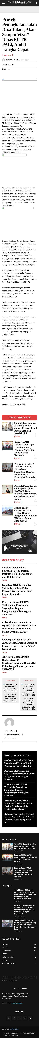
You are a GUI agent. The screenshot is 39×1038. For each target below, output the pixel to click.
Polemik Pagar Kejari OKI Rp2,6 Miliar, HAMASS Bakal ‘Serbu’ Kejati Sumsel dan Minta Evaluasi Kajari (25, 492)
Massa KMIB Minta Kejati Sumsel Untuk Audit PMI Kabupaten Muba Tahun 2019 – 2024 (29, 704)
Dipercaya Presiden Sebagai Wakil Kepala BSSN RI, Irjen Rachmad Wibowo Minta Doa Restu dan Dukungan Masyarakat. (24, 909)
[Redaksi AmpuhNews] (4, 59)
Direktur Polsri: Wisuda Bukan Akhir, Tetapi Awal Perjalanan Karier (10, 698)
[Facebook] (4, 74)
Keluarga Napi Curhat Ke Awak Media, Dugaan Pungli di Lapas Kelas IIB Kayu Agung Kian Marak (25, 514)
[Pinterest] (14, 74)
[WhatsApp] (19, 74)
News (17, 436)
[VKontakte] (30, 1018)
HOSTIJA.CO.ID (16, 1003)
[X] (9, 74)
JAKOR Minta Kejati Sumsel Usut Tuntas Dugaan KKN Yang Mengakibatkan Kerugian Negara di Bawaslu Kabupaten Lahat (25, 925)
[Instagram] (25, 1018)
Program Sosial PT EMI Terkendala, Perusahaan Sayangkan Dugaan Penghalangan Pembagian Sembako (25, 470)
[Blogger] (9, 1018)
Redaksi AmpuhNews (21, 60)
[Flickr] (19, 1018)
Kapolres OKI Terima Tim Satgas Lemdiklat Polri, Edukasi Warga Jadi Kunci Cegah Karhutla (24, 449)
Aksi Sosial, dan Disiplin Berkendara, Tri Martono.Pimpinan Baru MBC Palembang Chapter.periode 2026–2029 (19, 663)
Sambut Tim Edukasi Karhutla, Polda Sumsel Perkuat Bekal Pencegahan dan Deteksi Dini (25, 428)
